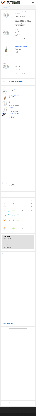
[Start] (1, 7)
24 (4, 224)
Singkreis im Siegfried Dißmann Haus (21, 11)
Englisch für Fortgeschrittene (13, 89)
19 (13, 219)
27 (4, 206)
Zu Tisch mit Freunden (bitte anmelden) (21, 46)
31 (4, 228)
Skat (9, 101)
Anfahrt (9, 413)
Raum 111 (18, 34)
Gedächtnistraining (18, 63)
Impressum (15, 413)
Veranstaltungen (4, 7)
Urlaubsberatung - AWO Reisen (14, 113)
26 (13, 224)
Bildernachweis (26, 413)
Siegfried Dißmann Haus (20, 16)
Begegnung (18, 18)
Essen (17, 52)
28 (22, 224)
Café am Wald (13, 186)
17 (4, 219)
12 (13, 215)
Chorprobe (16, 29)
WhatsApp (21, 81)
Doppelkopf (11, 107)
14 (22, 215)
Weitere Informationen (20, 25)
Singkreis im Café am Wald (13, 182)
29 (13, 206)
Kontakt (12, 413)
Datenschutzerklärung (20, 413)
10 (4, 215)
